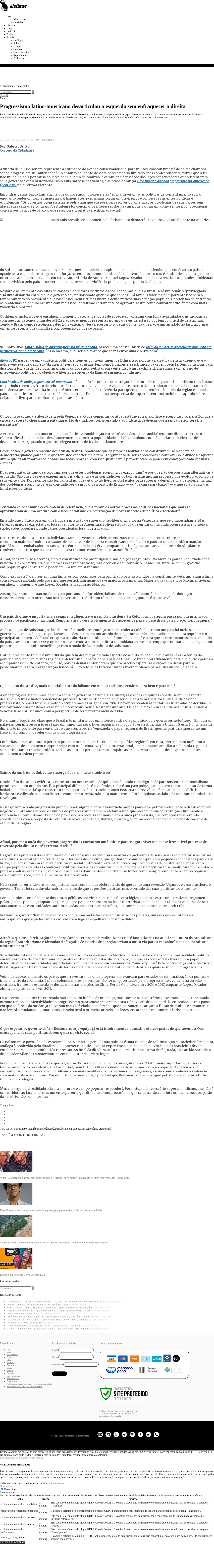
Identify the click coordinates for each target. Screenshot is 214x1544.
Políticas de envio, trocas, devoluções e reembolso (29, 1384)
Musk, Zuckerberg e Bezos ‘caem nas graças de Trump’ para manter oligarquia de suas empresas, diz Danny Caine (65, 1177)
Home (9, 1349)
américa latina (27, 1128)
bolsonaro (40, 1128)
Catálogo (18, 40)
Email (55, 1350)
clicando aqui (56, 1483)
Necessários (10, 1489)
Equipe (17, 46)
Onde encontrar (21, 52)
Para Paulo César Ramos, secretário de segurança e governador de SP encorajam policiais (51, 1210)
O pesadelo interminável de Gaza (24, 1313)
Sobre (16, 43)
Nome (55, 1357)
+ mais (10, 37)
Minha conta (20, 19)
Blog (9, 28)
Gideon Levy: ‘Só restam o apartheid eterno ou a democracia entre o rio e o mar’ (49, 1310)
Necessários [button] (6, 1486)
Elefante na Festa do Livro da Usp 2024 (22, 1274)
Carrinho (18, 22)
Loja (9, 16)
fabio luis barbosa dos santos (78, 1128)
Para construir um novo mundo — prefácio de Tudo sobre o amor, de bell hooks (49, 1319)
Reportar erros (20, 55)
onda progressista (102, 1128)
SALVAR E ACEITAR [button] (12, 1542)
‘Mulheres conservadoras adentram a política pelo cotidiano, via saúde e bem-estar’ (50, 1316)
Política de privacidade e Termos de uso (24, 1386)
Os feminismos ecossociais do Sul (24, 1322)
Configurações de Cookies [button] (14, 1457)
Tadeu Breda (47, 139)
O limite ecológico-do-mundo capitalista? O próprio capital (38, 1304)
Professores (19, 58)
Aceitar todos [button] (36, 1457)
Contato (17, 49)
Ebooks (11, 25)
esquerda (57, 1128)
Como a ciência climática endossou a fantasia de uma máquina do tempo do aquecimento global (54, 1242)
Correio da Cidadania (17, 150)
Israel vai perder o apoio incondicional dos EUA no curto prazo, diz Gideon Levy (50, 1328)
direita (49, 1128)
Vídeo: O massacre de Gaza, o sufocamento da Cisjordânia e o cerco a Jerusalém (49, 1307)
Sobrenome (57, 1364)
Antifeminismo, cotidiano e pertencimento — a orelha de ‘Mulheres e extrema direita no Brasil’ (57, 1301)
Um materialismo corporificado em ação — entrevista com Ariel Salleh (44, 1325)
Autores (11, 34)
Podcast (11, 31)
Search (4, 95)
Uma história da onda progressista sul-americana (36, 382)
